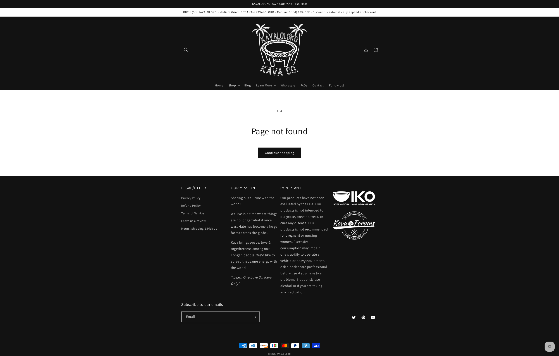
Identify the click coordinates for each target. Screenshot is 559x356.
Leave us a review (193, 221)
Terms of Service (192, 213)
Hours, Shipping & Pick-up (199, 228)
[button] (186, 50)
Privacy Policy (190, 198)
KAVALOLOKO (284, 354)
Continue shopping (279, 153)
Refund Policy (191, 206)
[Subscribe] (254, 316)
